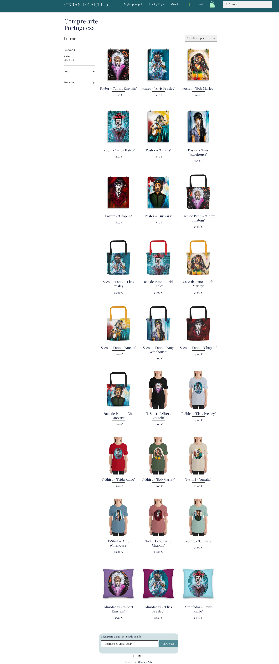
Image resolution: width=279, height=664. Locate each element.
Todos (67, 56)
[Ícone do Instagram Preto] (139, 656)
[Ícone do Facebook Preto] (134, 656)
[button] (212, 4)
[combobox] (201, 38)
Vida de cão (69, 60)
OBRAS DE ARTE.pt (87, 4)
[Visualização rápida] (198, 65)
